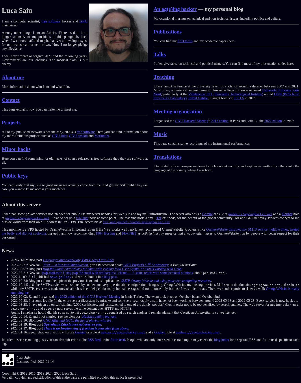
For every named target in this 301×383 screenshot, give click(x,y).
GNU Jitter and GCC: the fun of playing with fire (77, 320)
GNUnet (82, 218)
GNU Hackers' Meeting (191, 121)
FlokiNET (129, 233)
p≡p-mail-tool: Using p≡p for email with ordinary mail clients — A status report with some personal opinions (117, 273)
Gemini (207, 214)
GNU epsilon (78, 136)
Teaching (164, 77)
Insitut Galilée (198, 98)
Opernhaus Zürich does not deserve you (72, 324)
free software (51, 21)
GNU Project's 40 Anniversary (146, 265)
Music (160, 134)
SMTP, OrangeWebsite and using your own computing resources (166, 281)
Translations (168, 157)
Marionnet (102, 136)
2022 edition (273, 121)
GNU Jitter (59, 136)
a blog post (109, 277)
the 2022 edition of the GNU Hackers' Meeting (87, 296)
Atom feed (117, 340)
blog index (221, 340)
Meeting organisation (178, 111)
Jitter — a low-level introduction (65, 265)
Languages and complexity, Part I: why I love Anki (78, 260)
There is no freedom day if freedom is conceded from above (86, 328)
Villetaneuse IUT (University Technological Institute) (225, 94)
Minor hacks (16, 149)
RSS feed (94, 340)
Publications (168, 32)
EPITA (239, 98)
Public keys (15, 176)
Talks (160, 54)
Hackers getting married (99, 316)
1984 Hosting (105, 233)
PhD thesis (185, 41)
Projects (11, 122)
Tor (158, 218)
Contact (11, 100)
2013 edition (220, 121)
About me (13, 77)
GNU (83, 21)
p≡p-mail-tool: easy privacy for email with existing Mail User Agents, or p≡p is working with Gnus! (112, 269)
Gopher (287, 214)
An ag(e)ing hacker (175, 9)
